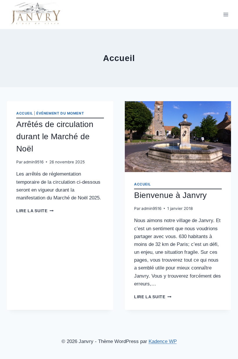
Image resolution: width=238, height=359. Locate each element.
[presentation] (178, 136)
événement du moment (60, 113)
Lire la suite (34, 211)
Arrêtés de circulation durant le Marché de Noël (54, 136)
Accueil (24, 113)
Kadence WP (163, 341)
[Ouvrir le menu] (225, 14)
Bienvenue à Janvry (170, 195)
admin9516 (34, 162)
